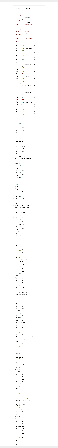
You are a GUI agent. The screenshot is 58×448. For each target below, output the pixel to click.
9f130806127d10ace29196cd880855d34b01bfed (27, 3)
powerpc (38, 3)
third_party (15, 3)
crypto (41, 3)
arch (35, 3)
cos (13, 3)
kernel (19, 3)
